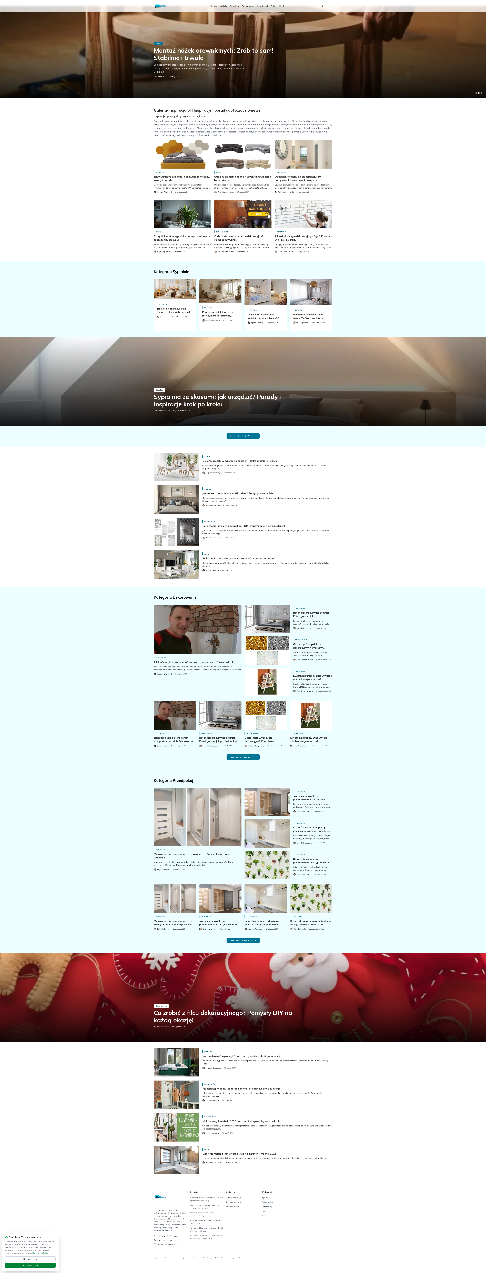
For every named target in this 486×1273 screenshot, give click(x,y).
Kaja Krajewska (160, 77)
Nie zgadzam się (30, 1259)
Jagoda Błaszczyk (161, 1026)
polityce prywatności (39, 1253)
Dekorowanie (248, 6)
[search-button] (323, 6)
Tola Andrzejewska (162, 410)
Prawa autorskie (171, 1258)
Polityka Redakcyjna (228, 1258)
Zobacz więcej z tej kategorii (242, 436)
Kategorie (267, 1192)
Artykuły (195, 1192)
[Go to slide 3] (481, 93)
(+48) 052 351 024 (164, 1240)
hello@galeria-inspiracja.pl (168, 1244)
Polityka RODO (212, 1258)
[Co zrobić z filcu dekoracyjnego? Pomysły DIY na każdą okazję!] (243, 997)
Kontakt (201, 1258)
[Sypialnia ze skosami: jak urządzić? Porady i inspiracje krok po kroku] (243, 381)
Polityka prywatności (187, 1258)
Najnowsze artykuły (218, 6)
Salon (273, 6)
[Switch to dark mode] (330, 6)
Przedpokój (262, 6)
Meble (282, 6)
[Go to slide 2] (479, 93)
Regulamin (158, 1258)
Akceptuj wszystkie (30, 1265)
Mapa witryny (243, 1258)
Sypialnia (234, 6)
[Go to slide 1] (476, 93)
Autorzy (230, 1192)
